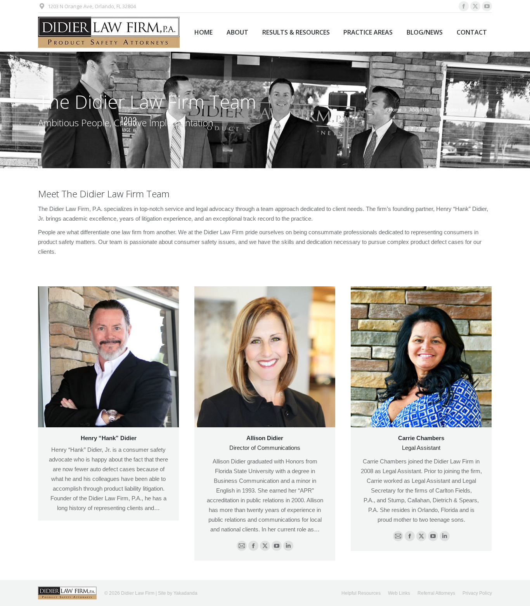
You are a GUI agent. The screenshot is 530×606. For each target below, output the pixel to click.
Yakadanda (185, 593)
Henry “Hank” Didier (109, 438)
